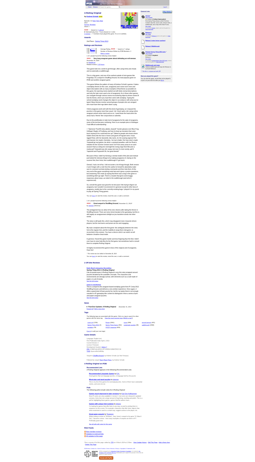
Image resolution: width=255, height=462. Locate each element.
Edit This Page (152, 442)
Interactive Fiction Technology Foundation (121, 451)
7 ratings (100, 30)
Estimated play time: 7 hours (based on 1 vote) (100, 32)
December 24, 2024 (93, 60)
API (134, 448)
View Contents (148, 17)
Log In (165, 7)
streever (91, 205)
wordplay (90, 327)
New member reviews (94, 432)
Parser (108, 322)
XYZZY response (111, 327)
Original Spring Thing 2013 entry (159, 60)
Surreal (86, 24)
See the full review (92, 281)
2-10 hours (101, 64)
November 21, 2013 (125, 203)
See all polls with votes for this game (100, 424)
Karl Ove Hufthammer (129, 394)
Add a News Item (164, 442)
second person (146, 322)
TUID (88, 351)
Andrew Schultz (92, 16)
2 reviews (87, 34)
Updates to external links (95, 434)
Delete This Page (90, 444)
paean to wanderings (94, 284)
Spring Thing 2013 (101, 41)
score (125, 322)
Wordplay (93, 24)
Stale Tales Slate (98, 21)
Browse (95, 7)
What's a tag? (128, 318)
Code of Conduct (101, 448)
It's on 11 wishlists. (121, 34)
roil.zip (153, 28)
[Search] (119, 7)
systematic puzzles (130, 325)
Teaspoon (110, 414)
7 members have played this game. (103, 34)
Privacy (117, 448)
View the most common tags (114, 318)
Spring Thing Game (112, 325)
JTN (112, 442)
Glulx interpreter (149, 29)
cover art (90, 322)
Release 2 (154, 36)
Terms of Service (110, 448)
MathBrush (92, 62)
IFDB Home (87, 448)
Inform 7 (104, 347)
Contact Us (93, 448)
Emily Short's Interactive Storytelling (99, 268)
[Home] (127, 2)
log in (162, 80)
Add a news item (99, 309)
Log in (89, 331)
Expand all (90, 309)
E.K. (118, 374)
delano (118, 404)
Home (89, 7)
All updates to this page (94, 436)
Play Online (167, 12)
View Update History (140, 442)
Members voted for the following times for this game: (100, 32)
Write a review (105, 53)
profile (100, 16)
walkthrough (146, 325)
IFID (88, 349)
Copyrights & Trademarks (126, 448)
